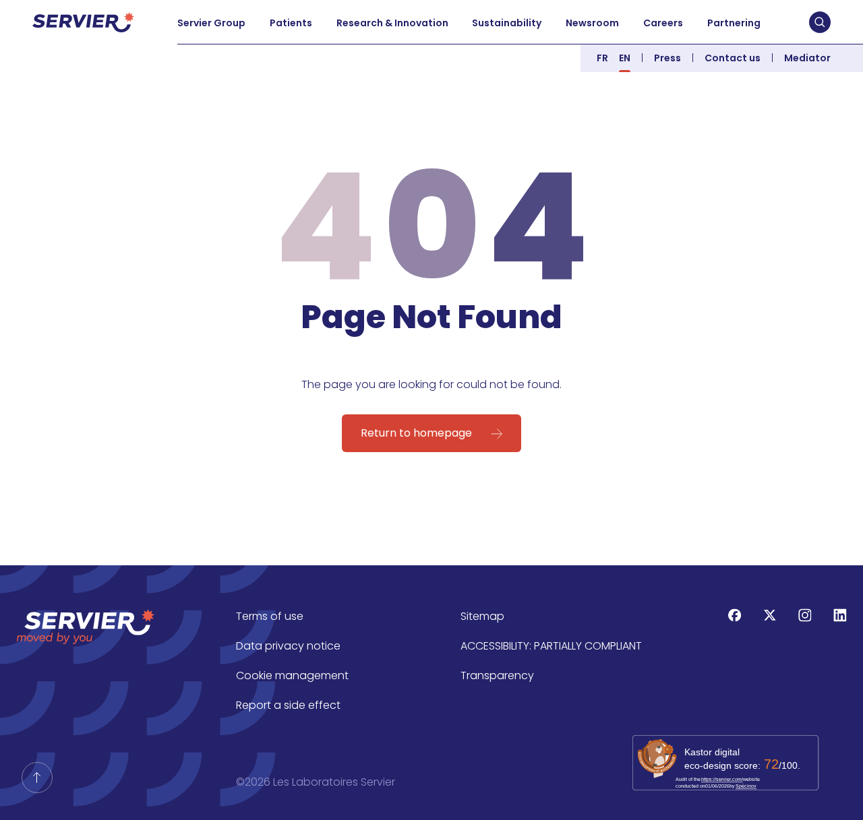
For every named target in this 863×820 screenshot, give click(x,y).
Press (667, 58)
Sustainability (506, 23)
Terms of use (269, 616)
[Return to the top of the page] (37, 777)
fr (602, 58)
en (624, 58)
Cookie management (292, 675)
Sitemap (482, 616)
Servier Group (211, 23)
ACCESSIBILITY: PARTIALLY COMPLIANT (551, 646)
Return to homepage (416, 433)
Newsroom (592, 23)
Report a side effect (288, 705)
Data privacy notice (288, 646)
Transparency (497, 675)
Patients (291, 23)
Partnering (734, 23)
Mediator (807, 58)
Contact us (733, 58)
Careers (663, 23)
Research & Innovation (392, 23)
